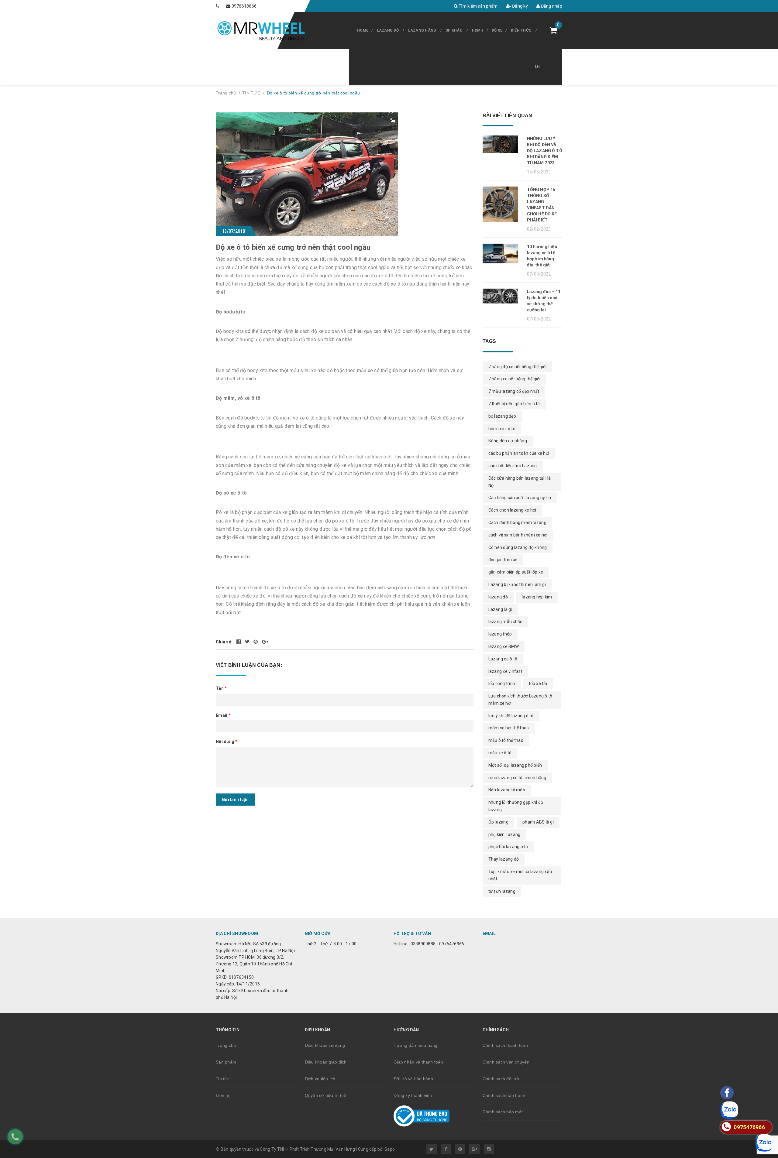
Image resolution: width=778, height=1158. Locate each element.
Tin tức (222, 1078)
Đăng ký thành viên (413, 1095)
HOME (362, 30)
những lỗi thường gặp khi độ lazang (515, 806)
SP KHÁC (454, 30)
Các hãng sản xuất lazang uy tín (519, 497)
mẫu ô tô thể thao (505, 740)
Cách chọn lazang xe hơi (512, 510)
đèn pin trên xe (503, 559)
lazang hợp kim (537, 596)
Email (223, 715)
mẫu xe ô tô (500, 752)
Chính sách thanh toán (505, 1045)
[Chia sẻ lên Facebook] (239, 641)
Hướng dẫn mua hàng (416, 1045)
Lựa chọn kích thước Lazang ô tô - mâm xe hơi (521, 700)
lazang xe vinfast (505, 671)
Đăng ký (519, 6)
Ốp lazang (498, 822)
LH (537, 67)
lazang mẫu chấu (505, 621)
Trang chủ (226, 1045)
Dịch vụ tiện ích (320, 1078)
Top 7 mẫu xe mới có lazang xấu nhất (520, 875)
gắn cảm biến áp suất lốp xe (515, 572)
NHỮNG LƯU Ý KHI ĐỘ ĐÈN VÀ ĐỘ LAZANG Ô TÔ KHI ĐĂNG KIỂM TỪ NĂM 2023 (544, 150)
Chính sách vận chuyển (506, 1062)
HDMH (478, 30)
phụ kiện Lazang (504, 834)
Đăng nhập (551, 6)
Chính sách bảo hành (504, 1095)
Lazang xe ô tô (503, 658)
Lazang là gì (500, 609)
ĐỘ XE (497, 30)
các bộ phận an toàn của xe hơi (518, 453)
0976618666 (244, 6)
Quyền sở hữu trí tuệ (325, 1095)
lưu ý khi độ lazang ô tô (511, 715)
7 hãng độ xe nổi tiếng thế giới (517, 366)
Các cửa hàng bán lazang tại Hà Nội (519, 482)
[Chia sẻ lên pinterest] (256, 641)
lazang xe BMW (503, 646)
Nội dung (227, 741)
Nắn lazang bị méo (506, 789)
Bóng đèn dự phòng (507, 440)
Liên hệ (223, 1095)
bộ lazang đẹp (502, 416)
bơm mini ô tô (501, 428)
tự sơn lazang (501, 891)
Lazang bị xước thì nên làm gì (517, 584)
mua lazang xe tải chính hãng (517, 777)
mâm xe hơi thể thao (508, 727)
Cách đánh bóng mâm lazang (517, 522)
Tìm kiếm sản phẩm (478, 6)
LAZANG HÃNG (422, 30)
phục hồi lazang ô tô (508, 846)
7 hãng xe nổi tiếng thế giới (514, 378)
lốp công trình (501, 683)
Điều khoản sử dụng (325, 1045)
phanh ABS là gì (538, 822)
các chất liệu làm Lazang (512, 465)
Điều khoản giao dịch (326, 1062)
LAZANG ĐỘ (388, 30)
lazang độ (498, 596)
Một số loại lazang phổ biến (515, 765)
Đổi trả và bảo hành (413, 1078)
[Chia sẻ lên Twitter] (248, 641)
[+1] (265, 641)
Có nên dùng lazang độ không (517, 547)
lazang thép (500, 634)
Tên (221, 688)
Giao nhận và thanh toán (418, 1062)
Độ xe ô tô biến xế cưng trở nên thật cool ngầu (293, 247)
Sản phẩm (226, 1062)
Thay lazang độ (503, 859)
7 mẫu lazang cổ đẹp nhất (513, 391)
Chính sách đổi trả (501, 1078)
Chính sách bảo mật (503, 1111)
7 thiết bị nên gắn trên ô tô (514, 403)
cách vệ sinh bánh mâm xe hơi (518, 535)
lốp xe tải (538, 683)
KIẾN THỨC (521, 30)
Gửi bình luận (235, 799)
